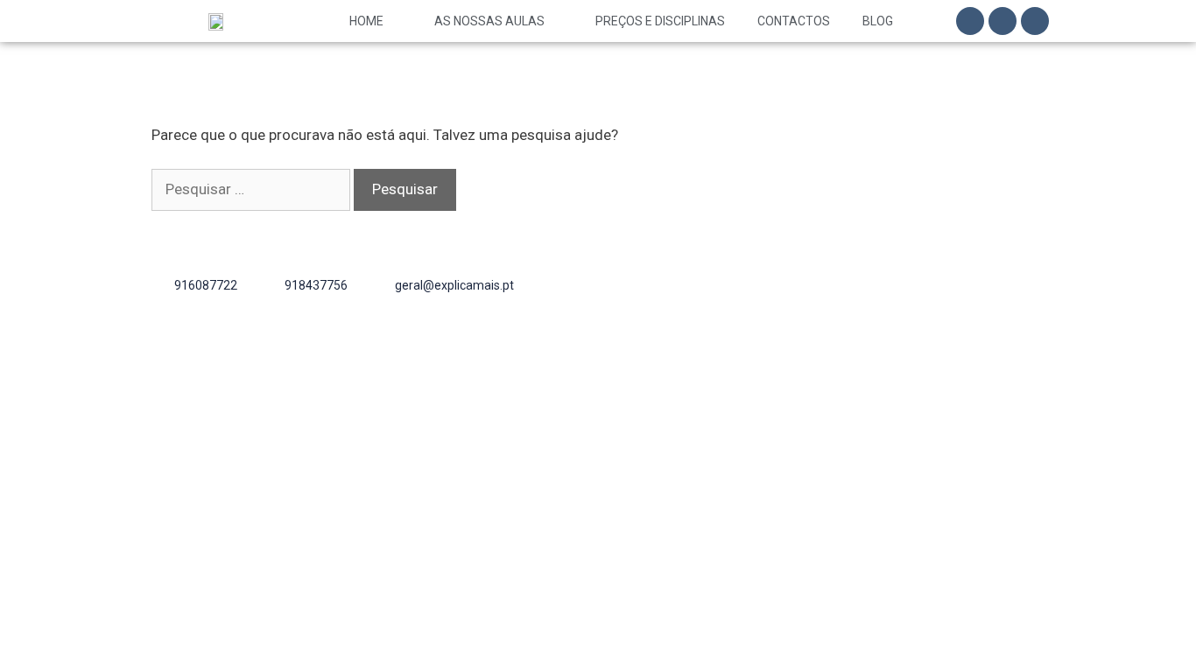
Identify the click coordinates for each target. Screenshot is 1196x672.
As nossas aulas (489, 21)
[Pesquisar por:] (252, 189)
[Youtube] (1035, 21)
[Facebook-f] (970, 21)
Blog (877, 21)
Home (366, 21)
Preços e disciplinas (660, 21)
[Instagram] (1002, 21)
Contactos (793, 21)
